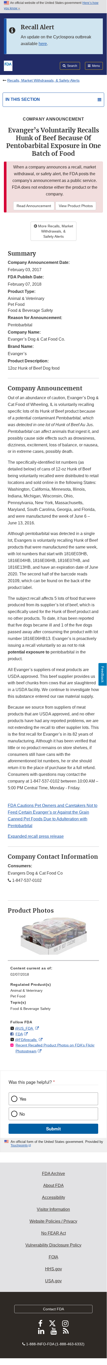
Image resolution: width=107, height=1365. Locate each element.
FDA (19, 1034)
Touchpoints (19, 1145)
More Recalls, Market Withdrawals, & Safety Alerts (55, 231)
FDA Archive (53, 1173)
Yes (22, 1099)
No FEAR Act (53, 1233)
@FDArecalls (26, 1040)
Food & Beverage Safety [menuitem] (30, 1009)
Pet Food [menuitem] (17, 996)
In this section (22, 99)
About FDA (53, 1185)
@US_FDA (24, 1028)
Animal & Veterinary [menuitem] (26, 990)
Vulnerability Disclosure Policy (53, 1245)
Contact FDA (53, 1309)
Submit (53, 1128)
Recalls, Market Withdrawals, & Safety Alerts (43, 80)
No (22, 1114)
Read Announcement (34, 206)
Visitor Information (53, 1209)
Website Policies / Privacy (53, 1221)
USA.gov (53, 1281)
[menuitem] (53, 973)
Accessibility (53, 1197)
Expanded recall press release (36, 836)
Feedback (103, 674)
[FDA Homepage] (8, 65)
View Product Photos (76, 206)
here (43, 43)
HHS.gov (53, 1269)
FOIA (53, 1257)
